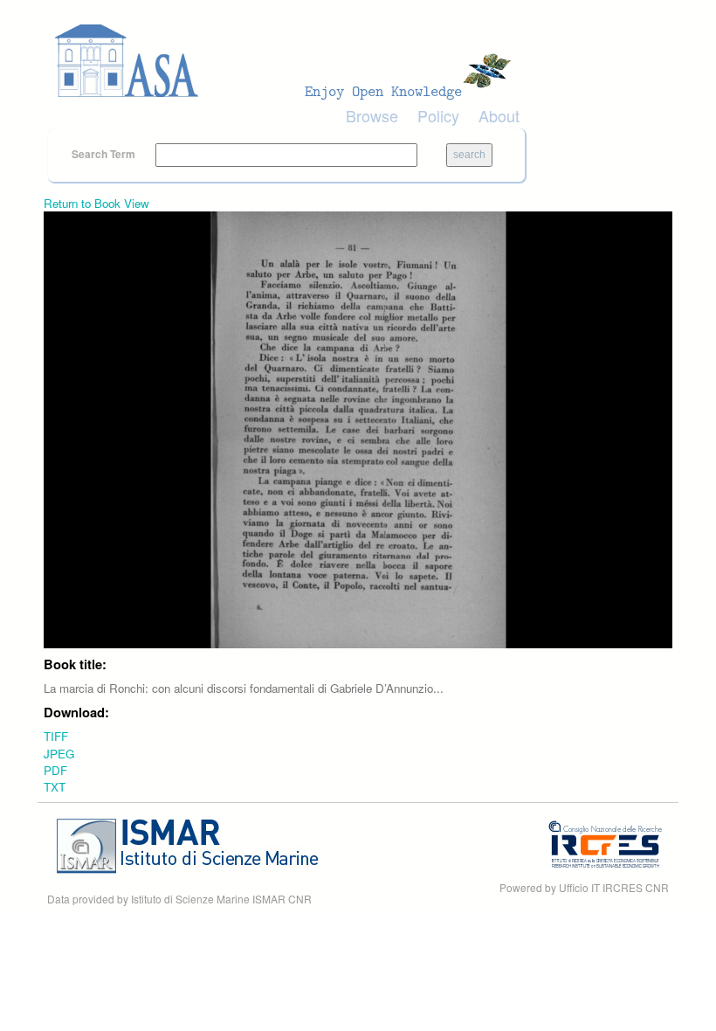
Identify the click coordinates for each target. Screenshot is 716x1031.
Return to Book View (96, 203)
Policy (438, 115)
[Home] (288, 61)
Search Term (105, 154)
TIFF (56, 736)
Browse (372, 115)
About (499, 115)
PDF (55, 770)
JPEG (59, 753)
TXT (54, 786)
